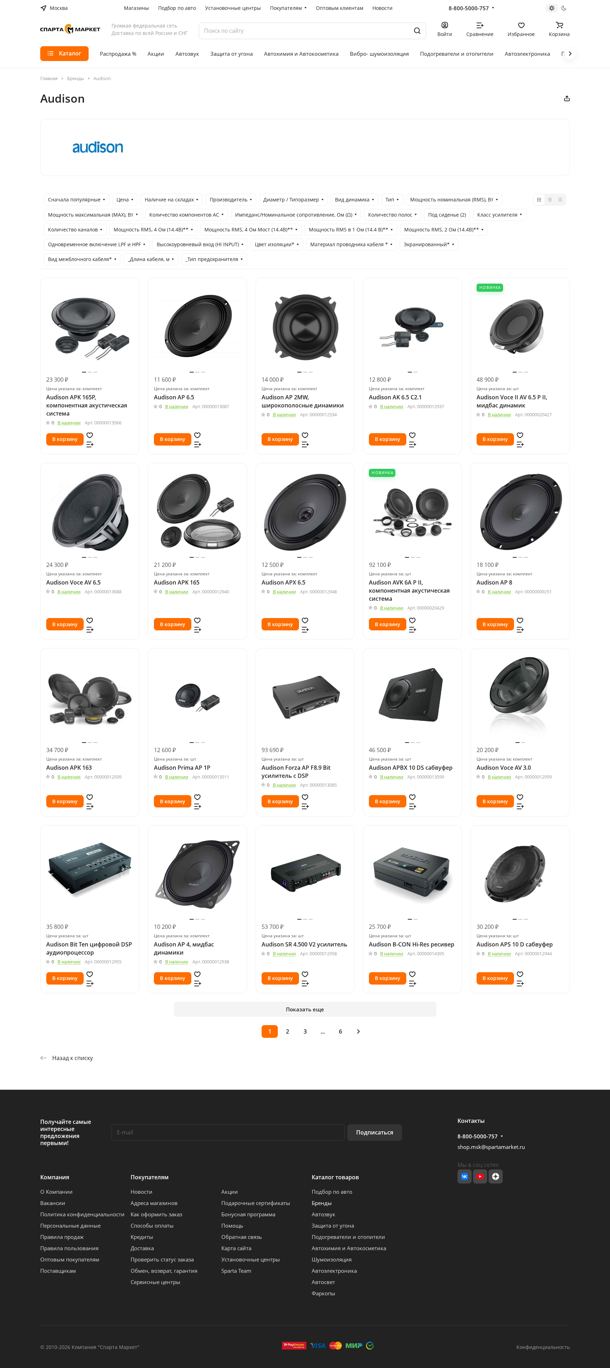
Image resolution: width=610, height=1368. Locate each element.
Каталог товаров (335, 1177)
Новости (141, 1191)
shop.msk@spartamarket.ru (491, 1146)
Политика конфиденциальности (82, 1214)
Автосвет (323, 1281)
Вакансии (52, 1202)
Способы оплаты (152, 1225)
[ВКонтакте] (465, 1176)
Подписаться (374, 1132)
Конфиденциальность (543, 1347)
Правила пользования (69, 1248)
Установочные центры (250, 1259)
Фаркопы (323, 1293)
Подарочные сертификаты (255, 1202)
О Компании (56, 1191)
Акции (229, 1191)
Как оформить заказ (156, 1214)
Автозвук (323, 1214)
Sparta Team (236, 1270)
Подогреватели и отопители (348, 1236)
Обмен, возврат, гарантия (164, 1270)
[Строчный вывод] (549, 199)
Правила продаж (62, 1236)
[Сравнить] (90, 444)
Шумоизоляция (332, 1259)
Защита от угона (333, 1225)
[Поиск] (417, 31)
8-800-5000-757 (469, 8)
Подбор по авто (332, 1191)
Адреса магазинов (154, 1202)
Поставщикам (58, 1270)
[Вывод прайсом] (560, 199)
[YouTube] (480, 1176)
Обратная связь (241, 1236)
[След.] (358, 1031)
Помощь (232, 1225)
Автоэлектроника (334, 1270)
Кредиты (142, 1236)
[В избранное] (89, 434)
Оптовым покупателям (69, 1259)
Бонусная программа (248, 1214)
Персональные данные (70, 1225)
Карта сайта (236, 1248)
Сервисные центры (155, 1281)
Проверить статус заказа (162, 1259)
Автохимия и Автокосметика (349, 1248)
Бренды (322, 1202)
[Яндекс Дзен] (496, 1176)
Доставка (142, 1248)
